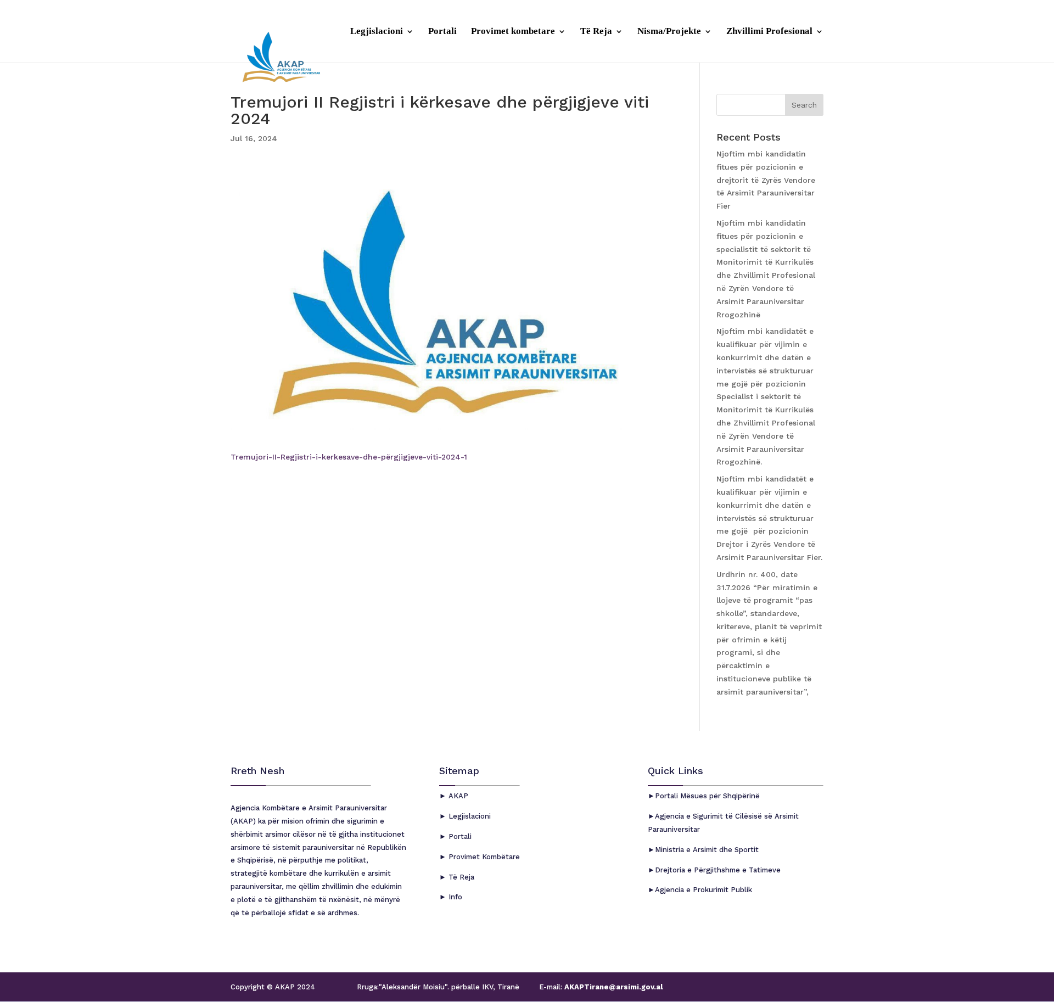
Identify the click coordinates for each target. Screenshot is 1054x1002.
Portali (442, 31)
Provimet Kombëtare (483, 857)
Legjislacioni (376, 31)
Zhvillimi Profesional (769, 31)
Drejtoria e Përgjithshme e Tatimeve (718, 870)
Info (454, 897)
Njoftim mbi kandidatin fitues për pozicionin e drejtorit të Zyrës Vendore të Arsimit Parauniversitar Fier (765, 179)
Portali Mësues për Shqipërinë (707, 796)
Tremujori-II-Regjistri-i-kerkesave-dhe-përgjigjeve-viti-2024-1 (349, 456)
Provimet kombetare (513, 31)
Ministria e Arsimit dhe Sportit (707, 850)
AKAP (457, 796)
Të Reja (596, 31)
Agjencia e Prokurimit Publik (703, 890)
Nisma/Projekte (669, 31)
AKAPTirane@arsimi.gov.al (612, 987)
